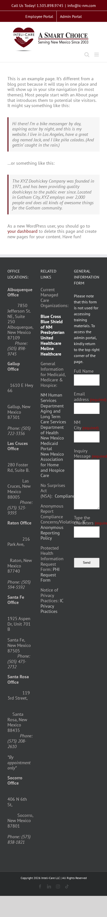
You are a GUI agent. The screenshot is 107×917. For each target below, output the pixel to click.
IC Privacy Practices (52, 606)
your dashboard (22, 231)
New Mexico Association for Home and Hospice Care (52, 464)
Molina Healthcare (51, 351)
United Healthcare (51, 340)
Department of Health (52, 430)
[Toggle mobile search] (86, 54)
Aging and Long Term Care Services (53, 416)
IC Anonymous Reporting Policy (63, 530)
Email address (90, 396)
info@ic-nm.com (81, 5)
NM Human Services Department (52, 400)
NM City (86, 425)
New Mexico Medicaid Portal (52, 443)
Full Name (84, 371)
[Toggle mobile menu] (97, 54)
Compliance (66, 496)
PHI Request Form (50, 574)
